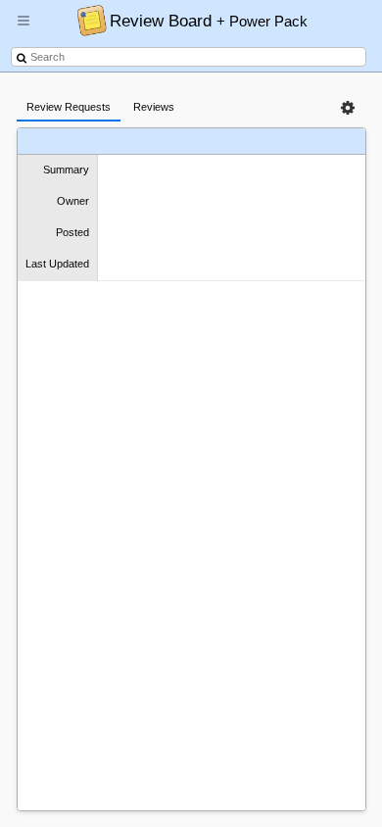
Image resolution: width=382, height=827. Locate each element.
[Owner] (210, 141)
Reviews (153, 107)
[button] (23, 28)
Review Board (209, 20)
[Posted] (249, 141)
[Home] (87, 19)
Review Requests (68, 107)
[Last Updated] (300, 141)
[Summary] (166, 141)
